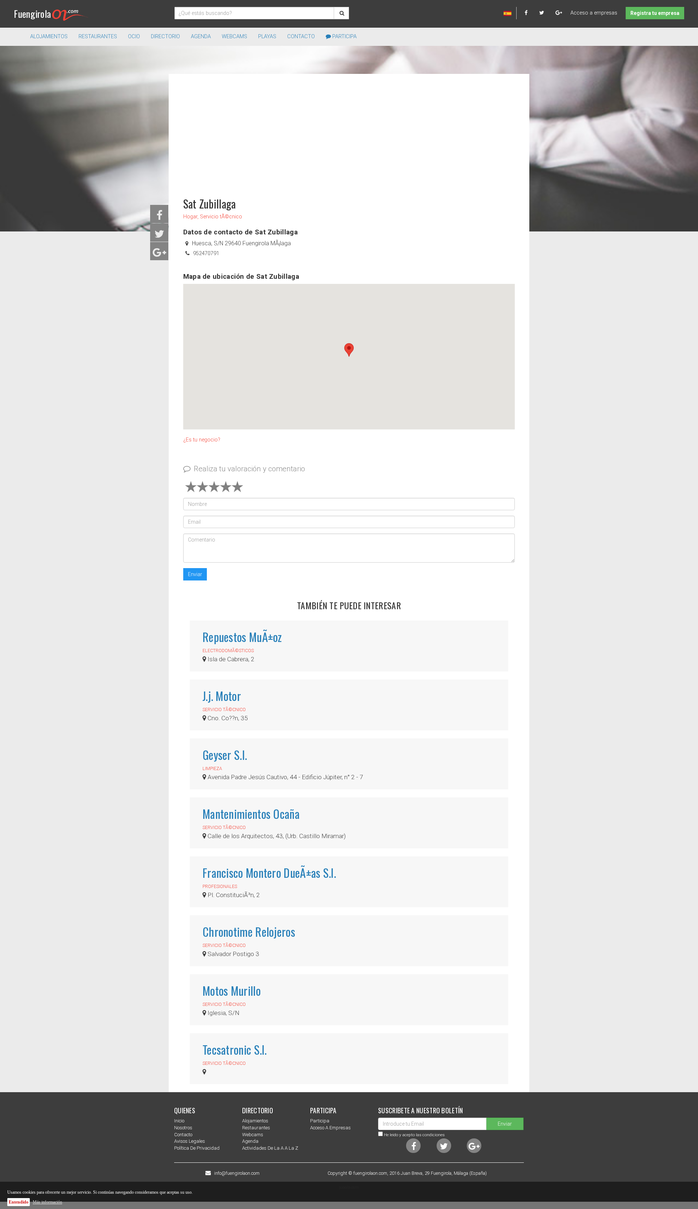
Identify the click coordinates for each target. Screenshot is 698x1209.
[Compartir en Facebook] (159, 217)
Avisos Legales (189, 1141)
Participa (344, 36)
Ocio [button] (134, 36)
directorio (165, 36)
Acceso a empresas (593, 13)
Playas (267, 36)
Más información (47, 1202)
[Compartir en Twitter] (159, 236)
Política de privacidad (197, 1148)
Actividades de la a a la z (270, 1148)
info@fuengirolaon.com (237, 1173)
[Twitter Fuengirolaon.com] (546, 13)
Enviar (195, 574)
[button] (349, 350)
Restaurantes (256, 1127)
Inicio (179, 1120)
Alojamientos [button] (49, 36)
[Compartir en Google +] (159, 254)
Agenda (201, 36)
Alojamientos (255, 1120)
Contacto (301, 36)
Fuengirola (32, 14)
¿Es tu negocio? (201, 440)
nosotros (183, 1127)
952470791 (206, 253)
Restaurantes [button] (98, 36)
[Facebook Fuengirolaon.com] (531, 13)
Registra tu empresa (654, 13)
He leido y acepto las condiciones (414, 1134)
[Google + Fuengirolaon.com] (558, 13)
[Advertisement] (349, 132)
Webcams (234, 36)
